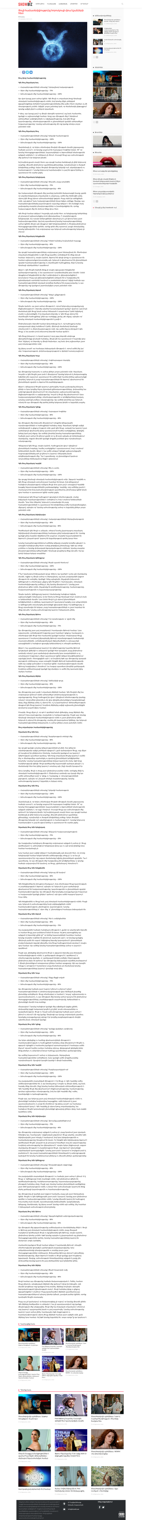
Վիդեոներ (84, 4)
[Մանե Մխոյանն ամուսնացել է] (98, 42)
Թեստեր (98, 152)
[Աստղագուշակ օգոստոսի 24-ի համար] (98, 50)
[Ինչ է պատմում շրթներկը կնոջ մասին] (107, 161)
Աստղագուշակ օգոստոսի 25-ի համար (34, 1489)
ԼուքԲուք (73, 4)
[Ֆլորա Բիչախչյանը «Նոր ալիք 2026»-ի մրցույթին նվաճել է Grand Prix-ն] (53, 1364)
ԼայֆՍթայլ (63, 4)
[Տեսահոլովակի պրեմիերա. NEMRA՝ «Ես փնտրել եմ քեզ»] (76, 1362)
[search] (122, 4)
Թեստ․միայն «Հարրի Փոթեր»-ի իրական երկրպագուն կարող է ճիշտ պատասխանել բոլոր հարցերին (106, 181)
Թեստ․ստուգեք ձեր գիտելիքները (105, 171)
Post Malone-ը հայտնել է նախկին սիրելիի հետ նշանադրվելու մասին (52, 1348)
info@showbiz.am (73, 1509)
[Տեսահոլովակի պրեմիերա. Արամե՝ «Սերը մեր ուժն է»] (98, 22)
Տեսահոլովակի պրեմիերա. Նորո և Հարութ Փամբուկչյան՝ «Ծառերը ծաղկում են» (76, 1345)
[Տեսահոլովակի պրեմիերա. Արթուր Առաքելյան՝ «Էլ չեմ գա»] (29, 1335)
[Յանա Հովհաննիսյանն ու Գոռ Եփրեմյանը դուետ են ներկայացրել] (71, 1476)
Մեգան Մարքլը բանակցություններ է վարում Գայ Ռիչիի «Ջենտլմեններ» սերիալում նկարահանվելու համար (33, 1456)
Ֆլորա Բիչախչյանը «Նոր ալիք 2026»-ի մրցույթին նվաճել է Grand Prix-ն (52, 1375)
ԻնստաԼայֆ (51, 4)
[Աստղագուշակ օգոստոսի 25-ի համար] (34, 1476)
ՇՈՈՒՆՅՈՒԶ (40, 4)
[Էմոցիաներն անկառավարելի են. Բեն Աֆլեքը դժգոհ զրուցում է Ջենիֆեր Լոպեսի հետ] (98, 31)
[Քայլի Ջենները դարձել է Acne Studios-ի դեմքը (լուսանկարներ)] (107, 141)
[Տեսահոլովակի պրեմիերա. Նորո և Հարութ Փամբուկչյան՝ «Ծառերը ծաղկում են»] (76, 1335)
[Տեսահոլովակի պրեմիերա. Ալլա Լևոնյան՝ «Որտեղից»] (107, 1476)
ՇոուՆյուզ (21, 17)
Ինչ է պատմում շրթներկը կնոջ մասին (106, 165)
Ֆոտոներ (98, 132)
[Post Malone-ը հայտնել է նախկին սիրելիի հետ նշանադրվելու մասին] (53, 1336)
